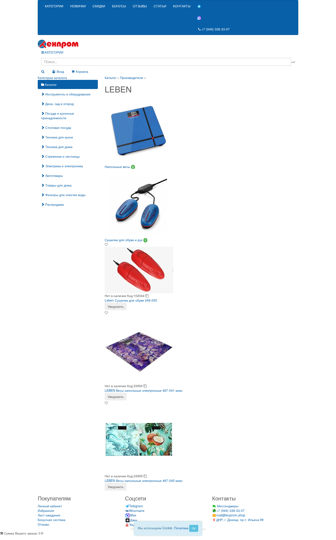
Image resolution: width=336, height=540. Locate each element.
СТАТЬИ (160, 6)
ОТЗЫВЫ (140, 6)
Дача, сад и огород (59, 103)
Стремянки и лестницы (62, 156)
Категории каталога (52, 77)
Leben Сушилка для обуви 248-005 (131, 300)
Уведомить (116, 306)
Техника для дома (58, 146)
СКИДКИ (99, 6)
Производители (131, 77)
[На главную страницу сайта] (168, 44)
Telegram (136, 506)
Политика (181, 528)
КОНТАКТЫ (181, 6)
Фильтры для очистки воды (64, 194)
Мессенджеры (227, 506)
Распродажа (54, 204)
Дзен (133, 520)
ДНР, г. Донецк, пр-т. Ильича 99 (240, 519)
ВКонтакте (136, 510)
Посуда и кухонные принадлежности (57, 115)
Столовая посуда (57, 127)
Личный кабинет (50, 506)
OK (194, 528)
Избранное (46, 510)
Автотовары (53, 175)
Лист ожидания (49, 515)
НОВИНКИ (78, 6)
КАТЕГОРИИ (54, 6)
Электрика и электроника (63, 166)
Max (133, 515)
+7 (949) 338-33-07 (215, 29)
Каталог (50, 84)
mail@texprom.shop (230, 515)
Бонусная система (51, 519)
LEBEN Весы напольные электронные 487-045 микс (144, 480)
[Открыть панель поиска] (43, 71)
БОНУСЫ (119, 6)
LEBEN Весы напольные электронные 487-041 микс (144, 390)
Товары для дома (58, 185)
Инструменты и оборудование (67, 94)
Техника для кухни (58, 137)
